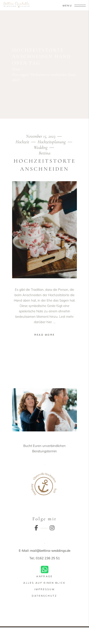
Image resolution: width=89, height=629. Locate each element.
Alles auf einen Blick (44, 582)
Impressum (44, 589)
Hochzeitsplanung (52, 141)
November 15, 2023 (41, 136)
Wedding (41, 147)
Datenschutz (44, 595)
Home (16, 69)
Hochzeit (22, 141)
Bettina (44, 153)
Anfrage (44, 576)
